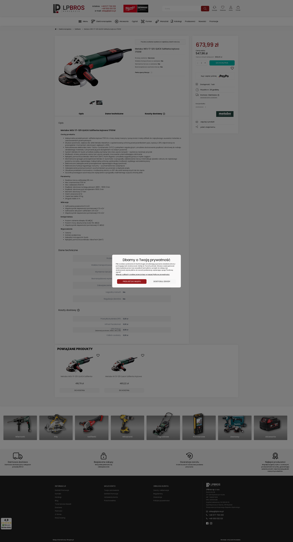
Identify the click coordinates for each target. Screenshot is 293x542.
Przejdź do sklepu (132, 281)
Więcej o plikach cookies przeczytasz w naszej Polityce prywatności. (143, 274)
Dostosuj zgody (161, 281)
